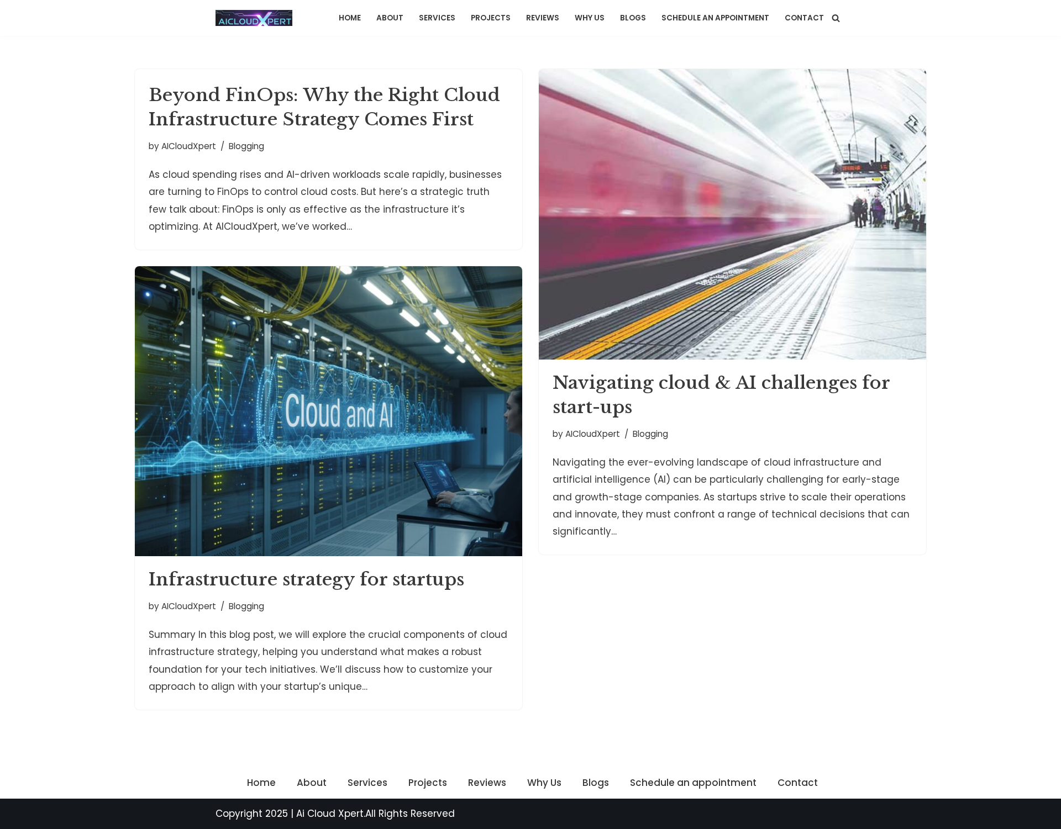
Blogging (246, 146)
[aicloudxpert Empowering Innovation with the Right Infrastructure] (257, 18)
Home (350, 18)
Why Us (590, 18)
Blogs (633, 18)
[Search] (836, 18)
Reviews (542, 18)
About (389, 18)
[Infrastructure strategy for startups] (328, 411)
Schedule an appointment (715, 18)
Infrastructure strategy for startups (306, 579)
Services (437, 18)
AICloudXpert (188, 146)
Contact (804, 18)
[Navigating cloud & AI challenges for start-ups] (732, 214)
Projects (491, 18)
